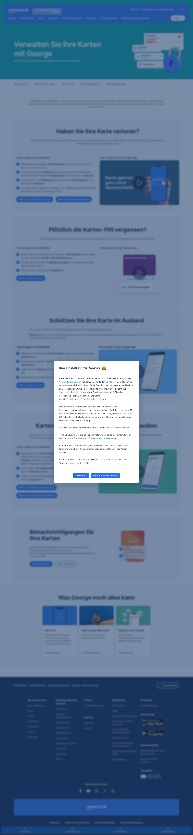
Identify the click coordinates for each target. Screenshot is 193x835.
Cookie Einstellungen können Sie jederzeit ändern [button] (82, 399)
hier (89, 463)
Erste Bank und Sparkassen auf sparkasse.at (95, 438)
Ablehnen (81, 475)
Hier (97, 382)
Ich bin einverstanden (105, 475)
